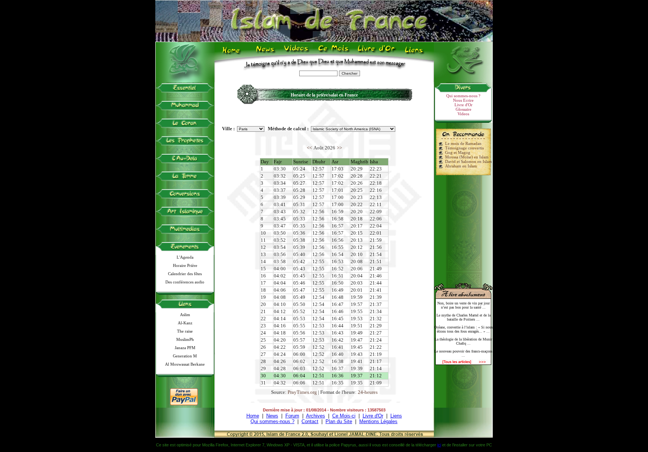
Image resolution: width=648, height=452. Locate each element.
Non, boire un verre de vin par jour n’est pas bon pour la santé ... (463, 305)
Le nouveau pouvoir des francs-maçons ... (463, 353)
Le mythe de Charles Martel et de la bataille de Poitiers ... (463, 317)
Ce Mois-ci (344, 416)
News (265, 53)
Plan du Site (339, 421)
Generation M (185, 356)
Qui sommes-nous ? (463, 95)
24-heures (368, 392)
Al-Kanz (185, 323)
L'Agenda (185, 257)
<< (309, 148)
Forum (292, 416)
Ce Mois (333, 53)
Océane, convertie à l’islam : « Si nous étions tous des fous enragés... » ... (463, 329)
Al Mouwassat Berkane (185, 364)
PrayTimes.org (302, 392)
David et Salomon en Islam (468, 161)
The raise (185, 331)
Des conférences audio (184, 282)
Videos (296, 53)
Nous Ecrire (463, 100)
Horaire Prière (185, 265)
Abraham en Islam (461, 166)
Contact (310, 421)
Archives (315, 416)
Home (232, 53)
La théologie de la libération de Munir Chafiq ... (463, 341)
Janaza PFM (185, 347)
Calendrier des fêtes (185, 273)
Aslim (185, 314)
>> (339, 148)
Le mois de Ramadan (463, 143)
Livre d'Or (375, 53)
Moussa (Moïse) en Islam (467, 157)
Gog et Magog (457, 152)
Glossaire (463, 109)
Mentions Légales (378, 421)
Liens (416, 53)
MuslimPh (185, 339)
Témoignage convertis (464, 148)
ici (439, 445)
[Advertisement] (463, 226)
